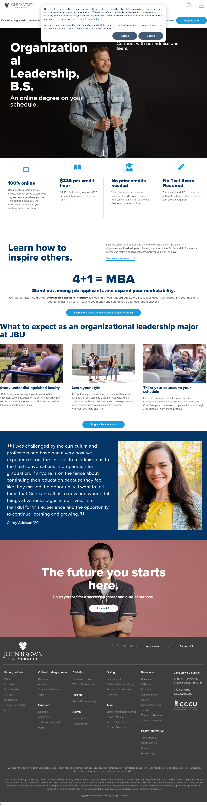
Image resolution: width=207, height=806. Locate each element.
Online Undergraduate (52, 672)
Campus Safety (149, 694)
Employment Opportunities (121, 712)
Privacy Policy (91, 19)
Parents (77, 694)
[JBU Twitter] (124, 646)
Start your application (118, 258)
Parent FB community (84, 701)
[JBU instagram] (118, 646)
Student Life (10, 700)
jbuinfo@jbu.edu (183, 693)
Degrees (43, 679)
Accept (125, 35)
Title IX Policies (149, 737)
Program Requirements (103, 424)
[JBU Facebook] (112, 646)
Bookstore (147, 679)
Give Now (112, 694)
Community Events (151, 720)
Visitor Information (116, 722)
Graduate (44, 705)
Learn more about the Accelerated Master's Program (103, 312)
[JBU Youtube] (131, 646)
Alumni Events (80, 718)
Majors (7, 679)
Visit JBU (9, 694)
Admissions (10, 684)
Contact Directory (116, 727)
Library (145, 700)
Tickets (145, 710)
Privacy (145, 748)
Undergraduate (13, 672)
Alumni (76, 712)
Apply (7, 710)
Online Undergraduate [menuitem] (13, 20)
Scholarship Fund (116, 679)
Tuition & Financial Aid (50, 689)
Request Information (15, 705)
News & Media (115, 717)
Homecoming (79, 724)
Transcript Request (151, 715)
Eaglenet (146, 689)
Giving (111, 672)
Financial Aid (11, 689)
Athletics (78, 672)
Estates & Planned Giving (120, 684)
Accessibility (147, 753)
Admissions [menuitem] (35, 20)
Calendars (146, 684)
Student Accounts (151, 705)
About (110, 705)
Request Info (191, 20)
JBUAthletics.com (82, 679)
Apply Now (167, 20)
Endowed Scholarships (119, 689)
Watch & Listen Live (83, 684)
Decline (151, 35)
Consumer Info (149, 743)
